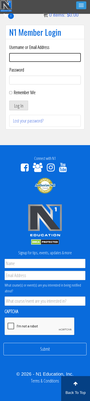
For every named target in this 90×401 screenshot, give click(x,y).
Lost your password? (28, 121)
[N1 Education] (6, 5)
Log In (18, 106)
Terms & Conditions (45, 381)
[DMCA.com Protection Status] (45, 241)
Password (16, 70)
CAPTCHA (11, 311)
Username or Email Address (29, 47)
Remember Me (25, 92)
